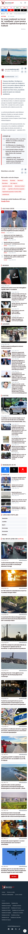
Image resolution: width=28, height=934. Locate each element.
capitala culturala (7, 186)
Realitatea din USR (6, 908)
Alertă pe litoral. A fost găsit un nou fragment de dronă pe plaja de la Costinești (12, 674)
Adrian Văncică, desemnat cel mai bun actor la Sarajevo (19, 305)
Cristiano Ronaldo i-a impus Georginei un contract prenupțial (18, 319)
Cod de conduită (18, 894)
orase (3, 189)
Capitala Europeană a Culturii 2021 (11, 191)
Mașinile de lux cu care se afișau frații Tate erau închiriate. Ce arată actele (19, 457)
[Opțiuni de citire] (25, 931)
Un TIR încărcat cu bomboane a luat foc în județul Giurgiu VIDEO (15, 146)
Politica (3, 232)
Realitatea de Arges (15, 915)
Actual (11, 13)
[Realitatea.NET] (7, 3)
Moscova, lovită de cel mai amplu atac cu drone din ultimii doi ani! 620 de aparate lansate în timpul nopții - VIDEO (15, 249)
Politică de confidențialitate (7, 894)
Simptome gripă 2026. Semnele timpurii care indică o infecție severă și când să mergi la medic (19, 355)
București (20, 180)
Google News (5, 201)
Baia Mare (5, 183)
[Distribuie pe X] (25, 71)
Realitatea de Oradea (6, 910)
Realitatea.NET (14, 69)
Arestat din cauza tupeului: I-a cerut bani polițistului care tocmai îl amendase (12, 842)
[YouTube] (11, 10)
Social (5, 239)
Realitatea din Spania (6, 919)
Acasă (4, 13)
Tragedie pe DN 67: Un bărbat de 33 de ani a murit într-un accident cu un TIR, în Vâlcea (13, 758)
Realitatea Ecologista (6, 905)
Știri (7, 13)
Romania (12, 180)
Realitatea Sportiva (6, 903)
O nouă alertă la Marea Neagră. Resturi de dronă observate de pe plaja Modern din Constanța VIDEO (15, 152)
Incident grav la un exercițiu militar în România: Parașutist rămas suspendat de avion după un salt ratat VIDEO (13, 870)
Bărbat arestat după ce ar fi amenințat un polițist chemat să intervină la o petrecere (19, 449)
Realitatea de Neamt (17, 905)
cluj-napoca (13, 183)
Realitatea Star (15, 903)
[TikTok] (24, 10)
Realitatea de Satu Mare (16, 917)
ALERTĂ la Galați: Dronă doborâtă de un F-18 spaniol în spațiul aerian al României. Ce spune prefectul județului (15, 160)
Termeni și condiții (11, 892)
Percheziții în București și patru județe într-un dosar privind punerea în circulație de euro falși (19, 441)
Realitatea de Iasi (5, 917)
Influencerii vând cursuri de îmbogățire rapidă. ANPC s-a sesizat (13, 288)
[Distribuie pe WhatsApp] (22, 71)
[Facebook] (4, 10)
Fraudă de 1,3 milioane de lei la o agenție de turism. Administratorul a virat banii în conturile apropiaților (14, 730)
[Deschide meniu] (25, 3)
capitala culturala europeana (16, 189)
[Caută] (21, 3)
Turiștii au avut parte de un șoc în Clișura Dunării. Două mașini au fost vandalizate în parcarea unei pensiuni (13, 702)
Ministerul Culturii (19, 186)
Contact (3, 892)
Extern (5, 245)
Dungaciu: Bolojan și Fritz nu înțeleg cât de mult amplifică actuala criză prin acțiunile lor (13, 230)
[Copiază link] (22, 68)
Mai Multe (14, 876)
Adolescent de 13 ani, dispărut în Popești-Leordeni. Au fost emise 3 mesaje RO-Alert (13, 237)
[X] (17, 10)
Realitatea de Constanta (18, 912)
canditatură (5, 194)
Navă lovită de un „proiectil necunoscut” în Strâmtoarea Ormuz (14, 243)
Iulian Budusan (23, 560)
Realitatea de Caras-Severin (18, 910)
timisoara (5, 180)
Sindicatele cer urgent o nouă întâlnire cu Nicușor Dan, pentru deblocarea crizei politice (15, 257)
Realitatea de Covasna (16, 908)
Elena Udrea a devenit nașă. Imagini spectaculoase (18, 312)
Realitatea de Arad (6, 915)
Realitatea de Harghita (6, 912)
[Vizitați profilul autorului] (2, 70)
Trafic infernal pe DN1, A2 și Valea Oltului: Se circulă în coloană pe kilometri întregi (16, 140)
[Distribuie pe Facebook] (25, 68)
